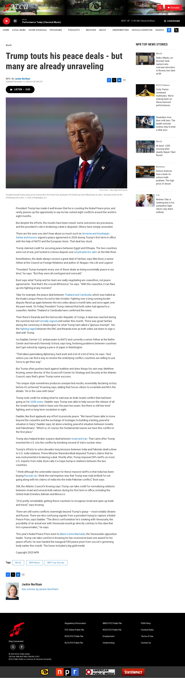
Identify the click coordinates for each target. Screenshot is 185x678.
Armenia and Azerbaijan (95, 233)
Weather (91, 30)
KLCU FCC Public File (74, 643)
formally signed (48, 321)
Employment (108, 636)
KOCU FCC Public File (112, 630)
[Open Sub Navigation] (64, 30)
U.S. (158, 195)
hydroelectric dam (86, 252)
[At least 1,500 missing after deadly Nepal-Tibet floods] (145, 146)
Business (160, 167)
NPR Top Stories (55, 562)
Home (6, 30)
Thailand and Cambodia (78, 294)
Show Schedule (38, 30)
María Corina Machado (72, 533)
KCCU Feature (163, 85)
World (8, 45)
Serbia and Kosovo (26, 237)
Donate (174, 7)
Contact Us (146, 643)
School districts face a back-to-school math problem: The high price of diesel (165, 177)
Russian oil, (30, 475)
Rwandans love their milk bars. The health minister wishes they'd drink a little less (166, 123)
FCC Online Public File (74, 630)
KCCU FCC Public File (74, 636)
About (102, 30)
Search (159, 30)
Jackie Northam (22, 78)
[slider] (19, 20)
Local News (19, 30)
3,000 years (36, 401)
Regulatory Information (75, 623)
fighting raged (28, 328)
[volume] (15, 21)
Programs (56, 30)
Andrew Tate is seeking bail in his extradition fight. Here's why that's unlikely (165, 206)
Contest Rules (147, 630)
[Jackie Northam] (12, 591)
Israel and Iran (79, 438)
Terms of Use (147, 636)
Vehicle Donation (142, 30)
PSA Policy (146, 623)
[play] (6, 21)
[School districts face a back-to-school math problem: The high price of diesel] (145, 172)
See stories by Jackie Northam (40, 589)
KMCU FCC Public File (112, 623)
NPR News (34, 562)
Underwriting (120, 30)
